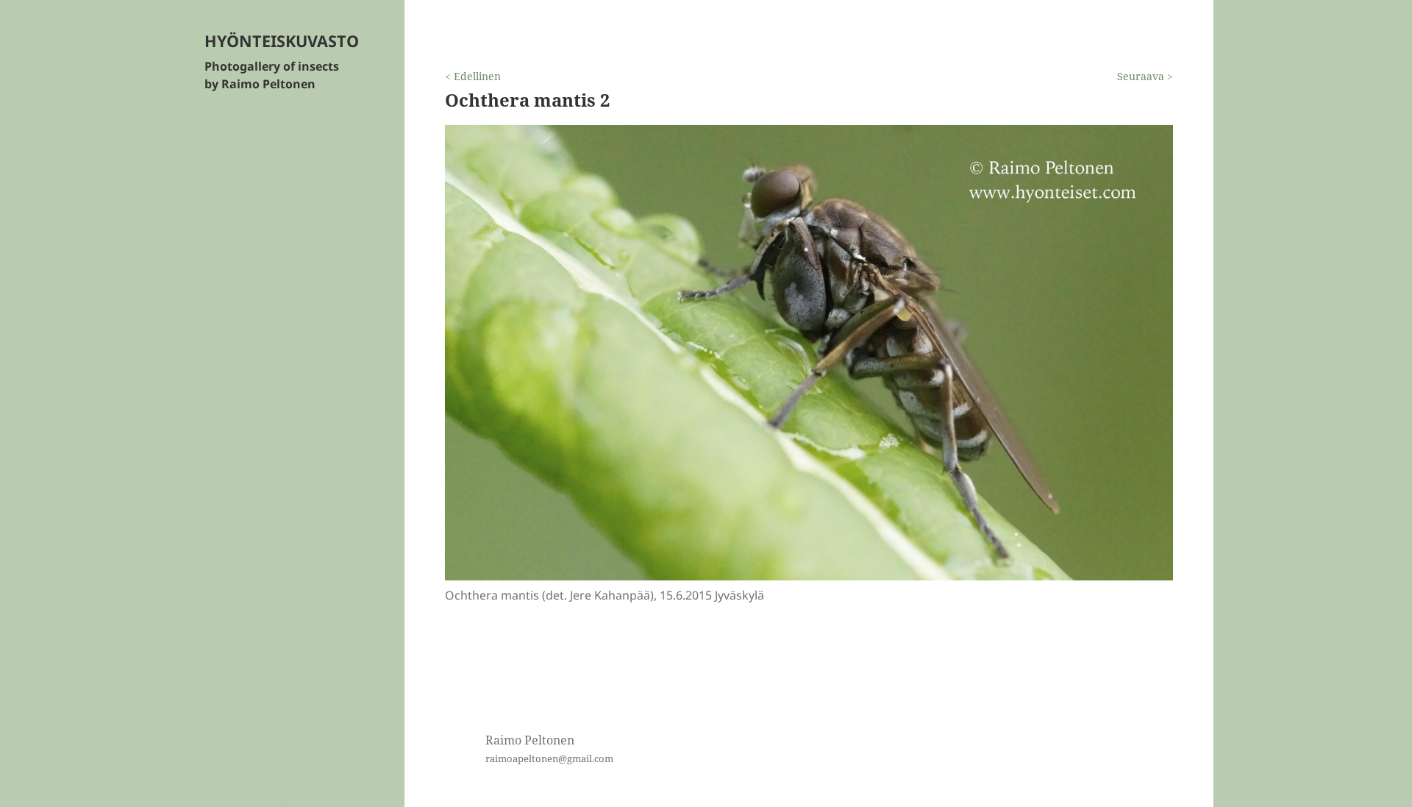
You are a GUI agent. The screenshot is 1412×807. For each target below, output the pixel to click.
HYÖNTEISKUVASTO (281, 40)
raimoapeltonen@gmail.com (549, 758)
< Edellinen (473, 76)
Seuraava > (1145, 76)
